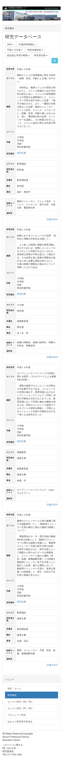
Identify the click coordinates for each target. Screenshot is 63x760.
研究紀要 (21, 152)
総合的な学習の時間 (17, 55)
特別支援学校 (34, 49)
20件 (10, 44)
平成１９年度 (14, 49)
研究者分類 (40, 55)
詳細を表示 (52, 219)
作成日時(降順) (27, 44)
